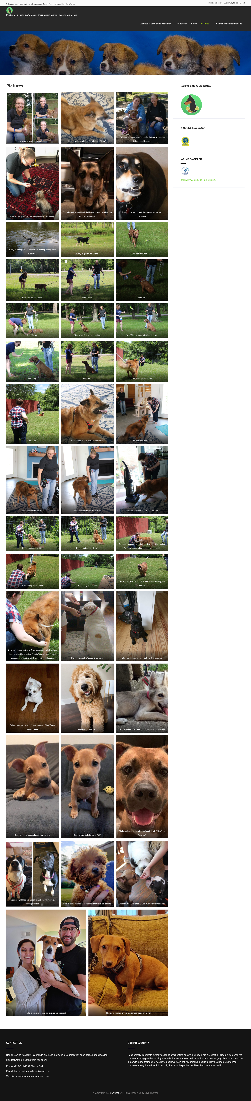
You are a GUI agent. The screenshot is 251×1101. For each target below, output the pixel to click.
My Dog (115, 1093)
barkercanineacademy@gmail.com (32, 1071)
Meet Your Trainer (186, 23)
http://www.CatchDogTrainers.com (198, 180)
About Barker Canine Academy (155, 23)
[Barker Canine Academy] (9, 7)
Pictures (204, 23)
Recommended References (228, 23)
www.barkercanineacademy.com (32, 1076)
